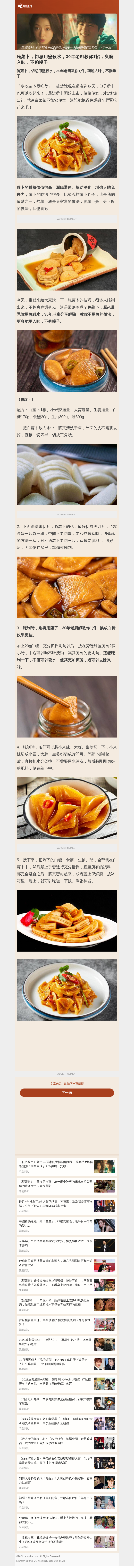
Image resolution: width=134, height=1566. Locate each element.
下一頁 (67, 1093)
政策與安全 (32, 1560)
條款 (40, 1560)
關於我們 (20, 1560)
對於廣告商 (59, 1560)
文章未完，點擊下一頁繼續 (67, 1083)
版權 (51, 1560)
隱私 (45, 1560)
